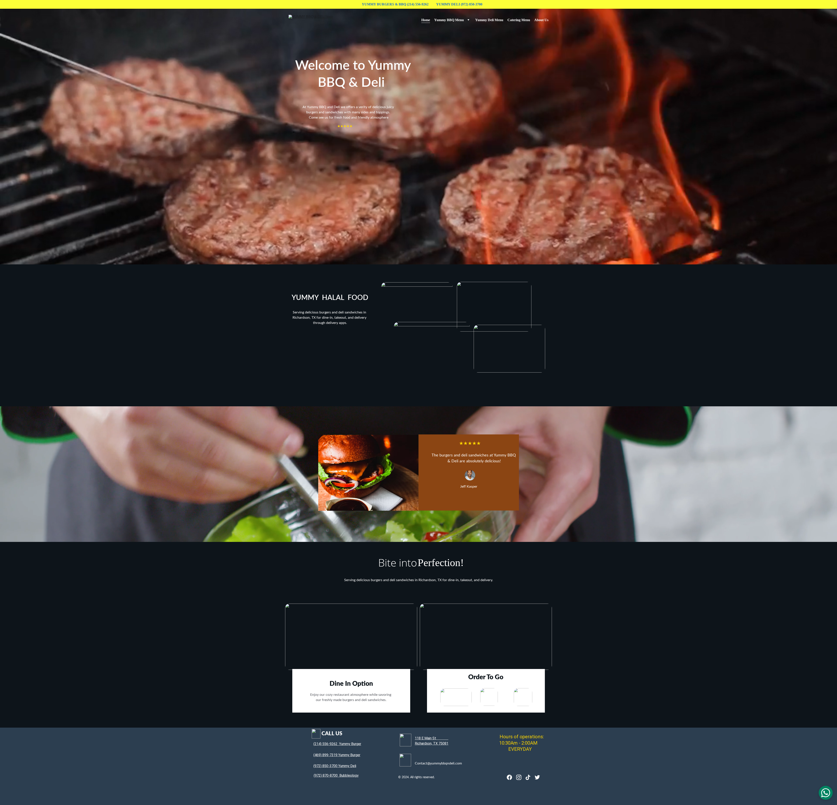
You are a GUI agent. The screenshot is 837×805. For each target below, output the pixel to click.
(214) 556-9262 (325, 744)
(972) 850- (321, 766)
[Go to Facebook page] (509, 777)
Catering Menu (518, 20)
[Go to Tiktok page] (528, 777)
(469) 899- (321, 755)
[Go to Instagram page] (518, 777)
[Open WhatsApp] (826, 793)
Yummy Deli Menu (489, 20)
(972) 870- (322, 775)
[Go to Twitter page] (537, 777)
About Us (541, 20)
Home (425, 20)
